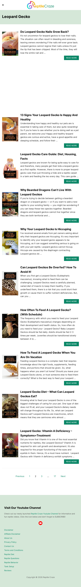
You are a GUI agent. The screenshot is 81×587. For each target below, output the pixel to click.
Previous (20, 476)
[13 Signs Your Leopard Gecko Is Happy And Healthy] (10, 130)
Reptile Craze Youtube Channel (44, 514)
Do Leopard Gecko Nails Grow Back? (44, 31)
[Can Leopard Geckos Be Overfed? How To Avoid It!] (10, 284)
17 (55, 476)
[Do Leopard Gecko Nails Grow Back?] (10, 45)
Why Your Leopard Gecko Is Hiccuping (45, 229)
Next (63, 476)
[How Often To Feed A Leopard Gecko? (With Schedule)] (10, 327)
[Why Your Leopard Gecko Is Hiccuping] (10, 244)
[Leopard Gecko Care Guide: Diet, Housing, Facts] (10, 168)
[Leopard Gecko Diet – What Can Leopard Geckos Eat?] (10, 407)
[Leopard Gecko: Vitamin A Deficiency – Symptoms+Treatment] (10, 446)
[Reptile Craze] (40, 5)
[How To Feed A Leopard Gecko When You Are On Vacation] (10, 368)
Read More (72, 58)
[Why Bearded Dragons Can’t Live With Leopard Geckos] (10, 205)
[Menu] (3, 5)
